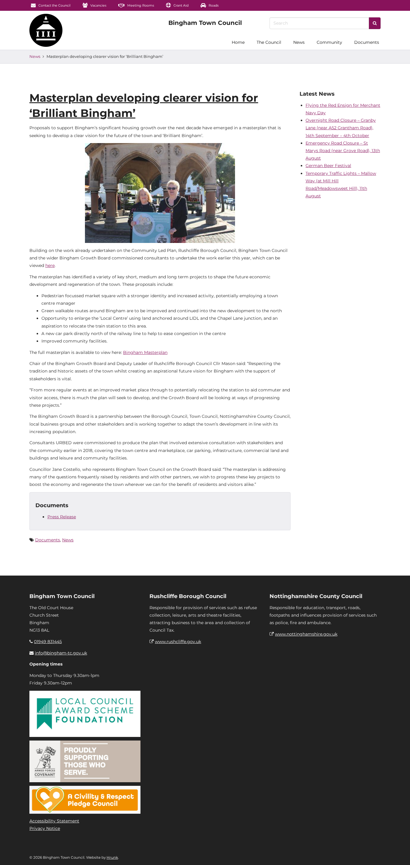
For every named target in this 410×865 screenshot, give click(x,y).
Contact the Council (54, 5)
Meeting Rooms (140, 5)
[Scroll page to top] (398, 853)
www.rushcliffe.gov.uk (178, 641)
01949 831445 (48, 641)
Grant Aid (180, 5)
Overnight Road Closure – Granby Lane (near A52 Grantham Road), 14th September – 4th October (341, 128)
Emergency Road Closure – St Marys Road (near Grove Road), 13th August (343, 150)
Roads (213, 5)
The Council (269, 42)
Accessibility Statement (54, 821)
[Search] (375, 23)
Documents (366, 42)
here (50, 265)
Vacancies (97, 5)
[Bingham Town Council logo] (205, 22)
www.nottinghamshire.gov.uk (306, 634)
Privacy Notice (44, 828)
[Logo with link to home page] (45, 30)
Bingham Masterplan (145, 352)
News (299, 42)
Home (238, 42)
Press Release (61, 516)
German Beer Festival (328, 165)
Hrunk (112, 857)
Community (329, 42)
